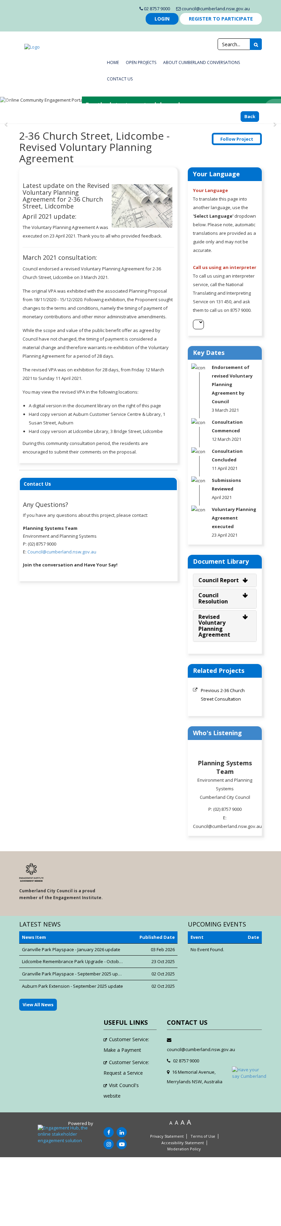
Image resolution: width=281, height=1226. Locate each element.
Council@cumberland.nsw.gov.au (61, 552)
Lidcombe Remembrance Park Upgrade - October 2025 (78, 961)
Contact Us (120, 79)
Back (249, 116)
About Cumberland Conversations (201, 62)
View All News (38, 1004)
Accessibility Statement (182, 1142)
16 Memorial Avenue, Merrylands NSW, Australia (194, 1077)
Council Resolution (213, 598)
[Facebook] (108, 1132)
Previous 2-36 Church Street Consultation (223, 694)
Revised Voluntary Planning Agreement (214, 626)
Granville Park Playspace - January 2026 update (71, 949)
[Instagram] (108, 1144)
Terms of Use (203, 1136)
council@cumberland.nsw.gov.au (215, 8)
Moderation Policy (184, 1149)
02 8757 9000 (156, 8)
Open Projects (141, 62)
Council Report (218, 580)
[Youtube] (121, 1144)
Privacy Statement (167, 1136)
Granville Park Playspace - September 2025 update (74, 974)
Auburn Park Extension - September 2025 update (72, 986)
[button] (8, 124)
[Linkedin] (121, 1132)
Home (113, 62)
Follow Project (236, 139)
